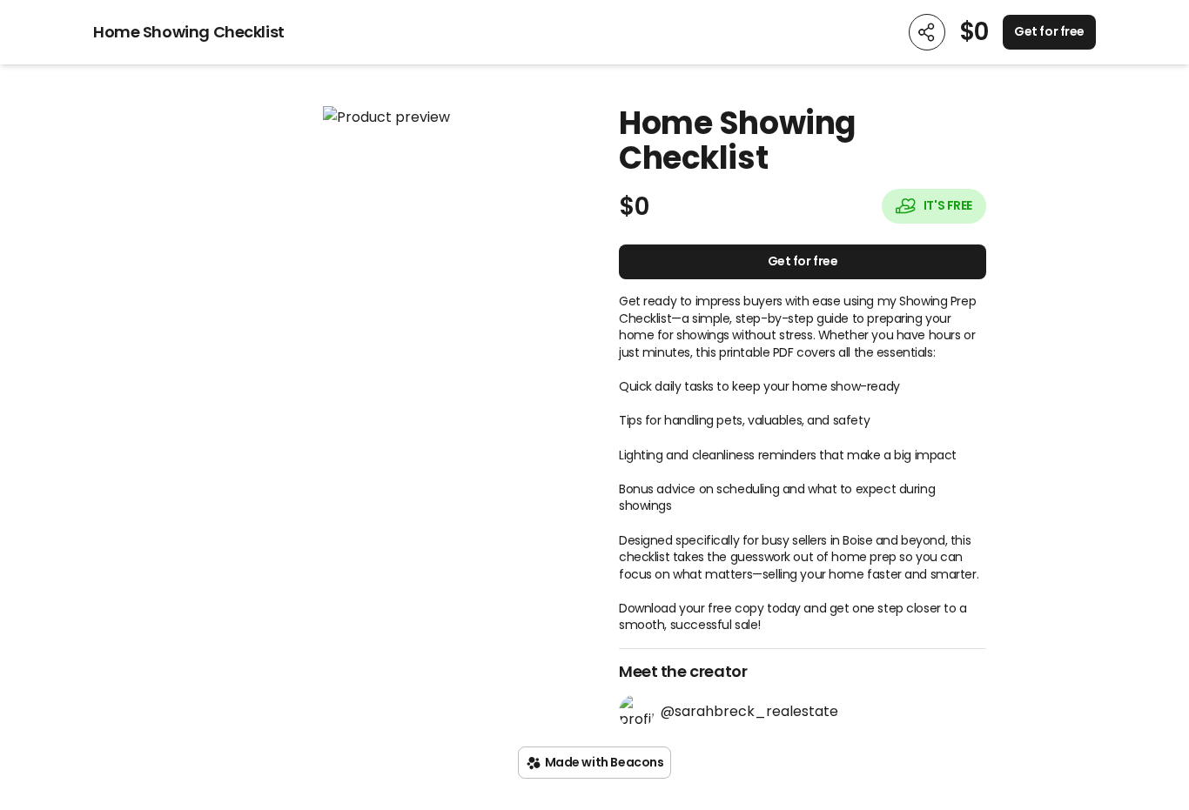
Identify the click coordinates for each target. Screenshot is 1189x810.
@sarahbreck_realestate (749, 711)
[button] (386, 117)
